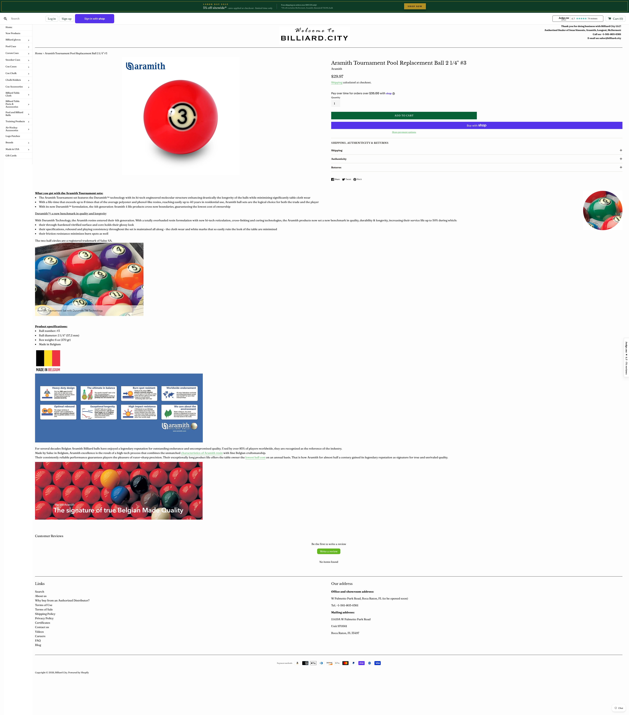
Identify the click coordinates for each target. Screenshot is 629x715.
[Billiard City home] (314, 35)
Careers (40, 636)
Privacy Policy (44, 618)
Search (39, 591)
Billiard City (61, 672)
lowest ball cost (255, 457)
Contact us (42, 627)
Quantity (335, 97)
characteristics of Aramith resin (202, 453)
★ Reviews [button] (626, 357)
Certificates (42, 622)
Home (38, 53)
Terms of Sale (44, 609)
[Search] (5, 18)
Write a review (329, 551)
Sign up (66, 18)
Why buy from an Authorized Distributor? (62, 600)
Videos (39, 631)
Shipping (336, 82)
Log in (52, 18)
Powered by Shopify (78, 672)
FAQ (38, 640)
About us (41, 596)
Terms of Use (43, 605)
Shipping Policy (45, 613)
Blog (38, 645)
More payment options (404, 132)
